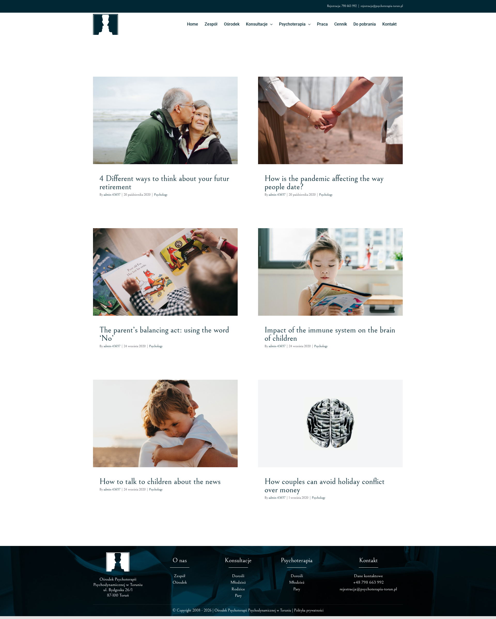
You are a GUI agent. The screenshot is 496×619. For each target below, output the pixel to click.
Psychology (165, 129)
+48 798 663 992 (368, 582)
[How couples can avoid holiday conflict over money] (330, 423)
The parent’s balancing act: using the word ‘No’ (164, 334)
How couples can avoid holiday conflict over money (325, 486)
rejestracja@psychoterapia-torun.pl (382, 6)
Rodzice (238, 589)
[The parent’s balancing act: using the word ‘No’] (165, 272)
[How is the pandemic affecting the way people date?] (330, 120)
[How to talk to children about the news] (165, 423)
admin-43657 (112, 195)
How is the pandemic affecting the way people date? (324, 183)
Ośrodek (180, 582)
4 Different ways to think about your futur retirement (164, 183)
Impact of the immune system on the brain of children (330, 334)
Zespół (179, 575)
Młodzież (238, 582)
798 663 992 (349, 6)
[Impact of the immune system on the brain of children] (330, 272)
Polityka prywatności (308, 610)
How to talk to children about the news (160, 481)
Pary (238, 595)
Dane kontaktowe (368, 575)
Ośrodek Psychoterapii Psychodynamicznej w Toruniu (252, 610)
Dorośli (238, 575)
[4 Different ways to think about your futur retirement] (165, 120)
